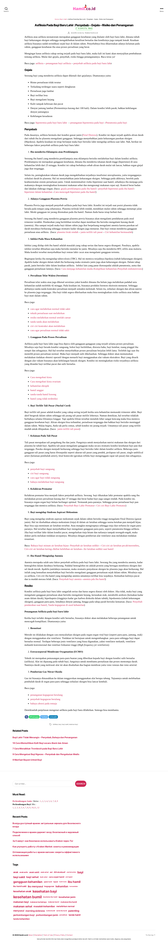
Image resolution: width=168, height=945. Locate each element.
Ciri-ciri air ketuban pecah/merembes (120, 545)
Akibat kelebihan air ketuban (67, 549)
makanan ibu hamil (69, 902)
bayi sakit (65, 724)
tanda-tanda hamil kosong (43, 394)
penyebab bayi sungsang (42, 469)
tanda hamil (75, 915)
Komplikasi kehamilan (105, 268)
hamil (55, 882)
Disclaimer (38, 935)
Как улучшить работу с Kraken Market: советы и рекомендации (46, 846)
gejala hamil (48, 882)
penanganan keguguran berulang (46, 694)
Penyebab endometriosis (130, 268)
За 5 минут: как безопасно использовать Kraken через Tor (43, 841)
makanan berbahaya (38, 902)
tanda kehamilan (21, 919)
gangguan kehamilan (27, 882)
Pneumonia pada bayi (116, 122)
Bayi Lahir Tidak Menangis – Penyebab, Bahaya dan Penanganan (45, 737)
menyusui (18, 910)
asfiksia (39, 63)
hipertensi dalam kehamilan (38, 192)
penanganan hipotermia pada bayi (87, 122)
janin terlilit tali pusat (92, 232)
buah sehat (43, 877)
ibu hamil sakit (19, 886)
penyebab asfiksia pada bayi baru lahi (92, 63)
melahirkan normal (65, 906)
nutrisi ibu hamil (61, 911)
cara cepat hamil (56, 877)
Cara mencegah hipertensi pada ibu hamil (75, 192)
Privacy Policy (59, 935)
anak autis (23, 872)
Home (56, 19)
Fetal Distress (90, 135)
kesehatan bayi (45, 891)
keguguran (49, 886)
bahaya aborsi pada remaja (43, 703)
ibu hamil (74, 882)
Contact (70, 935)
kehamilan (62, 886)
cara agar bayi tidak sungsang (45, 477)
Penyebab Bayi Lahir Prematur (79, 505)
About (30, 935)
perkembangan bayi (24, 915)
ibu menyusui (35, 886)
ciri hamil (68, 877)
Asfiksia (55, 724)
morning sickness (35, 910)
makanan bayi (21, 901)
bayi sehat (32, 877)
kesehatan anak (22, 891)
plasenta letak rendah (67, 232)
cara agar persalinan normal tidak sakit (49, 330)
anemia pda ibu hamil (94, 579)
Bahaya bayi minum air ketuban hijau (49, 545)
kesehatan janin (67, 897)
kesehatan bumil (27, 897)
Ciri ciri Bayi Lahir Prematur (110, 505)
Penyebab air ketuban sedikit (84, 545)
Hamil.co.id (23, 935)
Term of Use (48, 935)
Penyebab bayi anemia (70, 579)
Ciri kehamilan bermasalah (118, 232)
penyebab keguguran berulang (45, 699)
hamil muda (62, 882)
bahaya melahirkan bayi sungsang (47, 482)
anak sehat (44, 872)
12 (38, 807)
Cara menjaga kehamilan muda (76, 268)
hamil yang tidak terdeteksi (44, 398)
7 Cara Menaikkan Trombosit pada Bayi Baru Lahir (38, 748)
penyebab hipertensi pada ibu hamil (116, 188)
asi (51, 872)
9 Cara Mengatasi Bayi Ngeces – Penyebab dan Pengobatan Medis (46, 754)
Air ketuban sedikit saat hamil (98, 549)
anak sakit (34, 872)
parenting (73, 910)
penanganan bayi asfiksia (58, 63)
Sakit (65, 19)
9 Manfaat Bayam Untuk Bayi (27, 759)
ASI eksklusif (59, 872)
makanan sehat (22, 906)
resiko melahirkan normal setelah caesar (50, 317)
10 (32, 807)
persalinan (63, 915)
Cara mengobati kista (41, 377)
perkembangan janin (47, 915)
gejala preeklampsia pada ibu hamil (78, 188)
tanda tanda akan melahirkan (44, 321)
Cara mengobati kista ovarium (45, 381)
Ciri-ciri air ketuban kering (38, 549)
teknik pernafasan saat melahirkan (47, 313)
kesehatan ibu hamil (50, 897)
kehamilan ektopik (39, 385)
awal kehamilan (71, 872)
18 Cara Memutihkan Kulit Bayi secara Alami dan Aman (40, 743)
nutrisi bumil (50, 911)
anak (15, 872)
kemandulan (73, 886)
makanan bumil (53, 902)
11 (35, 807)
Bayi (61, 19)
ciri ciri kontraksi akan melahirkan (47, 326)
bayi (60, 724)
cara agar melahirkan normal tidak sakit (50, 309)
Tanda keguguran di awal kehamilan (66, 605)
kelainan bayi (73, 724)
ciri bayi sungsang (39, 473)
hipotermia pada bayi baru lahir (51, 122)
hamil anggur (37, 390)
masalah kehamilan (44, 906)
